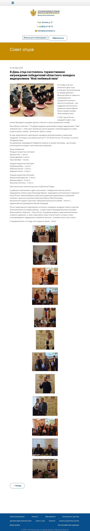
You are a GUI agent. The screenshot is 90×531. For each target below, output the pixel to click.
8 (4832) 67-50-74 (46, 27)
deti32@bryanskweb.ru (46, 31)
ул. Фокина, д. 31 (46, 22)
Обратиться (58, 38)
